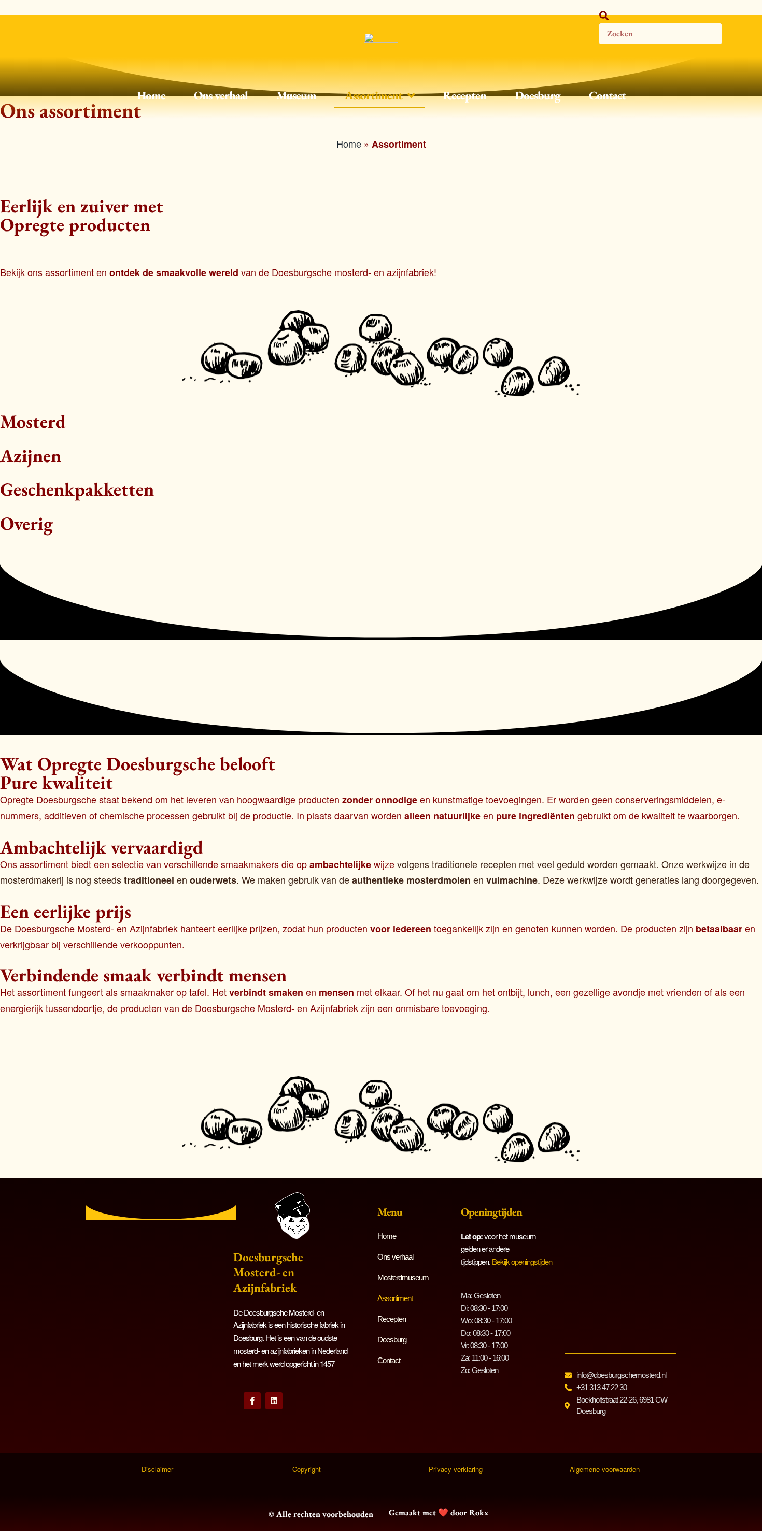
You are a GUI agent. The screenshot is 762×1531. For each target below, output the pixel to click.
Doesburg (537, 95)
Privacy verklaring (456, 1469)
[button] (660, 15)
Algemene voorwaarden (605, 1469)
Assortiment (373, 95)
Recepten (464, 95)
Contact (607, 95)
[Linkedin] (274, 1400)
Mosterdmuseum (403, 1277)
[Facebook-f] (252, 1400)
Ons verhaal (221, 95)
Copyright (306, 1469)
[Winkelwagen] (739, 27)
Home (151, 95)
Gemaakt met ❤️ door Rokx (438, 1512)
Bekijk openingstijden (522, 1261)
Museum (296, 95)
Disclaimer (157, 1469)
